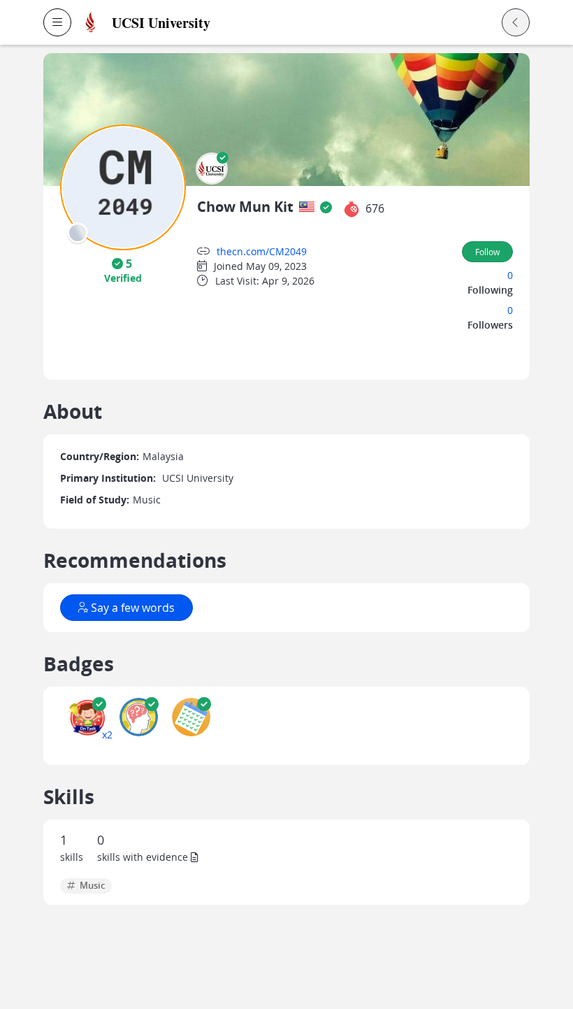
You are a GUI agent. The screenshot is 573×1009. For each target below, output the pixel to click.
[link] (204, 23)
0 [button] (510, 275)
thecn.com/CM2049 (262, 251)
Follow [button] (487, 251)
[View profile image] (123, 186)
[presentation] (77, 232)
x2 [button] (107, 734)
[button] (57, 22)
